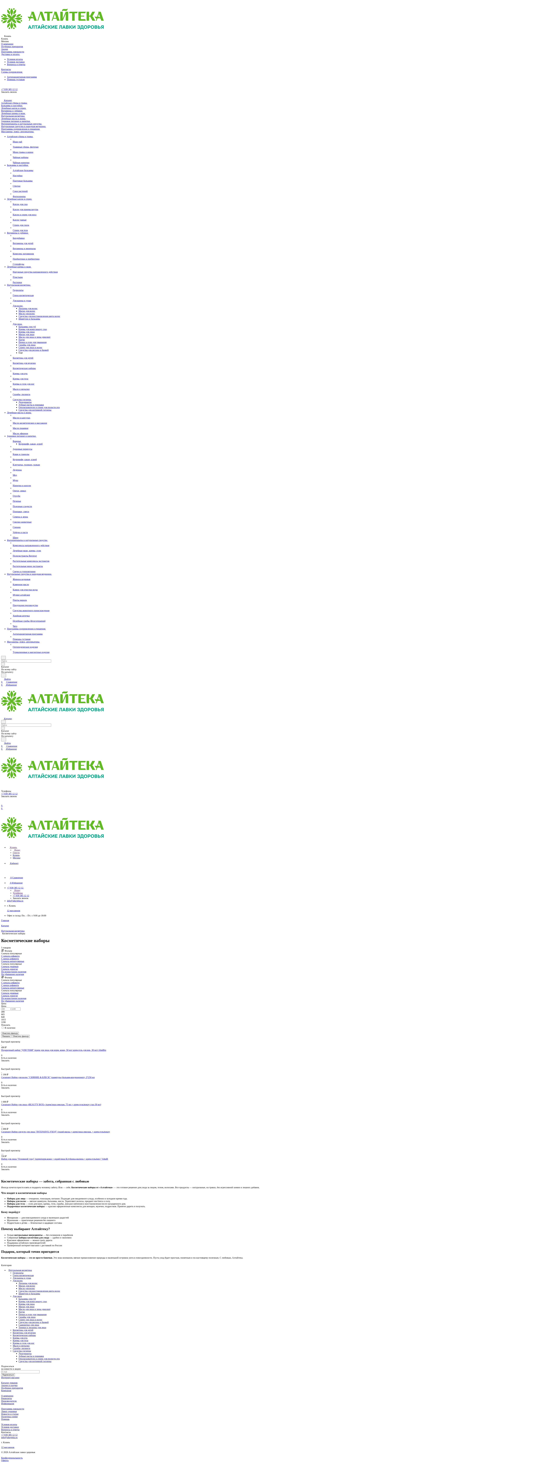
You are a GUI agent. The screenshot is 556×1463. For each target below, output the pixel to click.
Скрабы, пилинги (21, 1348)
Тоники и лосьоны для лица (32, 1327)
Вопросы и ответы (16, 64)
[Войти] (2, 802)
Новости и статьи (10, 1414)
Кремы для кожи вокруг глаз (33, 1301)
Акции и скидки (9, 1385)
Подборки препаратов (12, 1388)
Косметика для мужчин (24, 1332)
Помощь (5, 1419)
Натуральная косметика (20, 1270)
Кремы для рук (20, 1338)
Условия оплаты (15, 59)
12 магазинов (13, 910)
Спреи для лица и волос (30, 1319)
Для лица (17, 1296)
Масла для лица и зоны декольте (34, 1309)
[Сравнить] (2, 1066)
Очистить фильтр (21, 1036)
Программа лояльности (12, 1409)
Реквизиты (6, 1398)
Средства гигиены (22, 1351)
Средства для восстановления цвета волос (39, 1291)
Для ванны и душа (22, 1278)
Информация (7, 1403)
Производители (9, 1401)
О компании (7, 1396)
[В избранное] (2, 1063)
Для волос (18, 1280)
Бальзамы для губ (27, 1299)
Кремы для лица (27, 1304)
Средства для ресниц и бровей (34, 1322)
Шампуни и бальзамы (29, 1293)
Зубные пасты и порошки (31, 1356)
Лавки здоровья (9, 1411)
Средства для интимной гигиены (35, 1361)
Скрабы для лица (27, 1317)
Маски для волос (27, 1286)
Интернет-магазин (10, 1377)
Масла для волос (27, 1288)
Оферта (5, 1460)
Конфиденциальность (12, 1458)
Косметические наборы (24, 1335)
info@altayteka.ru (15, 901)
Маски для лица (26, 1306)
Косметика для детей (23, 1330)
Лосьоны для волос (28, 1283)
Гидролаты (18, 1273)
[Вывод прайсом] (6, 1039)
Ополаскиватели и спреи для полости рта (39, 1359)
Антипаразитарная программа (22, 77)
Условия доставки (16, 62)
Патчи (22, 1312)
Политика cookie (9, 1416)
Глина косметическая (23, 1275)
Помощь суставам (16, 79)
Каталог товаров (9, 1383)
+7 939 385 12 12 (9, 89)
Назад (17, 850)
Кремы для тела (20, 1340)
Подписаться (8, 1375)
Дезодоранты (25, 1353)
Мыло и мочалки (21, 1345)
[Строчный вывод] (4, 1039)
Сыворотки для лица (29, 1325)
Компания (6, 1390)
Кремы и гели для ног (23, 1343)
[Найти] (3, 675)
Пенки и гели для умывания (32, 1314)
